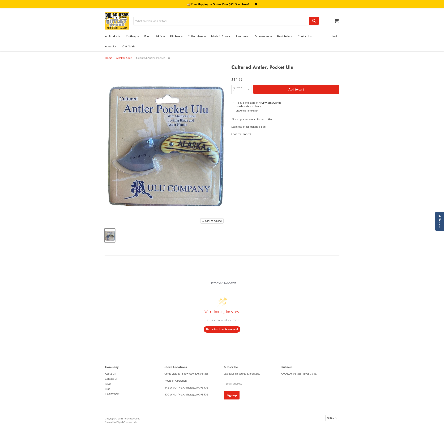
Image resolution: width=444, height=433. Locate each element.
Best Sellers (284, 36)
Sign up (232, 395)
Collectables (196, 36)
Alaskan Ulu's (124, 57)
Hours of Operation (175, 380)
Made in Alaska (220, 36)
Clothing (131, 36)
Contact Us (305, 36)
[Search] (314, 21)
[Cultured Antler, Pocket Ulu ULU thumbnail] (110, 235)
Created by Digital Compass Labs (121, 422)
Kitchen (175, 36)
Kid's (159, 36)
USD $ (330, 417)
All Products (112, 36)
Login (335, 36)
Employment (112, 393)
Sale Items (242, 36)
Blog (107, 388)
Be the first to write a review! (222, 329)
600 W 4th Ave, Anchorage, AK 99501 (186, 394)
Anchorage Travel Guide (302, 373)
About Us (111, 46)
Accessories (262, 36)
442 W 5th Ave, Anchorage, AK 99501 (186, 387)
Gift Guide (128, 46)
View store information (247, 111)
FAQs (108, 383)
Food (147, 36)
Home (108, 57)
